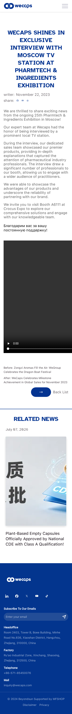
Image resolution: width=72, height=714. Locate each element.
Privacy (44, 704)
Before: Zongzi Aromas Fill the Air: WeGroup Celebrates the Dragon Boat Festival (32, 369)
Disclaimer (29, 704)
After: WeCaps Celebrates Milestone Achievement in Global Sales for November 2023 (35, 380)
